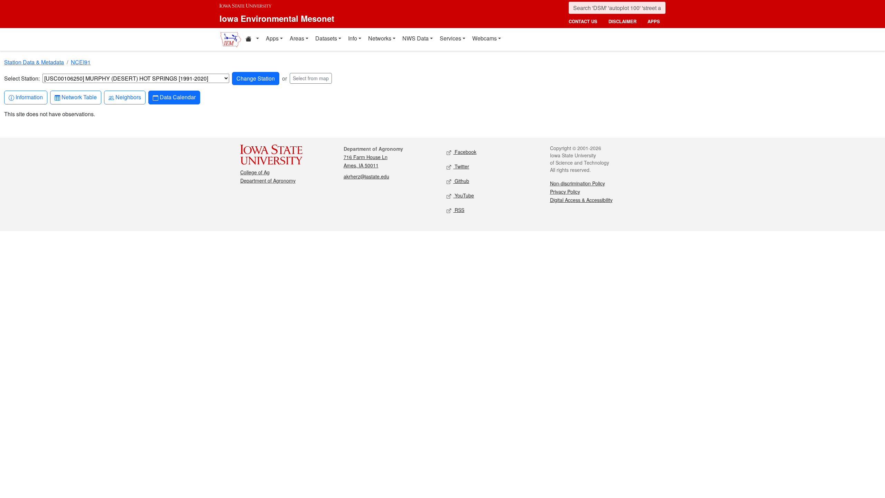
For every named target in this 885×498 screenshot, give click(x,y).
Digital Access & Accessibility (581, 199)
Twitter (461, 166)
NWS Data (415, 38)
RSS (458, 209)
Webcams (484, 38)
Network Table (79, 97)
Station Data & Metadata (34, 62)
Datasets (326, 38)
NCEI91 (81, 62)
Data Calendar (177, 97)
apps (654, 21)
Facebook (464, 151)
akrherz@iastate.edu (366, 176)
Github (461, 180)
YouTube (463, 195)
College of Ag (255, 172)
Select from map (311, 78)
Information (29, 97)
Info (352, 38)
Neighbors (128, 97)
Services (450, 38)
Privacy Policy (565, 191)
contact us (583, 21)
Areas (297, 38)
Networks (379, 38)
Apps (272, 38)
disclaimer (622, 21)
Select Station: (22, 78)
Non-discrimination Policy (577, 183)
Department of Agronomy (268, 180)
